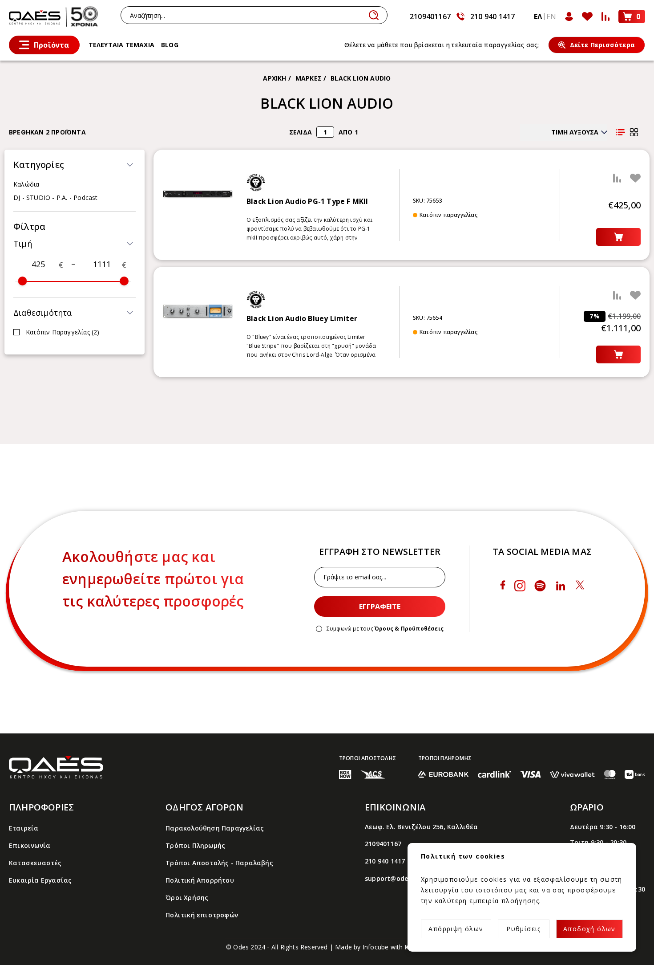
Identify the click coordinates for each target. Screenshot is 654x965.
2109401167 (430, 16)
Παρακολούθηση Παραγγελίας (215, 828)
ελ (538, 16)
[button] (73, 165)
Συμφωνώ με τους (385, 628)
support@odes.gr (392, 878)
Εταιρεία (24, 828)
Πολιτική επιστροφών (202, 915)
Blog (169, 45)
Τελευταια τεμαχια (121, 45)
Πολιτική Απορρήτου (200, 880)
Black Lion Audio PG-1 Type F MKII (307, 201)
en (551, 16)
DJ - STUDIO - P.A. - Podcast (55, 197)
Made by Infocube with (381, 947)
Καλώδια (26, 184)
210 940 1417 (492, 16)
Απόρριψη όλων (455, 928)
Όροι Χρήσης (187, 897)
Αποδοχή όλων (589, 928)
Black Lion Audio (361, 78)
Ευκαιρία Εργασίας (40, 880)
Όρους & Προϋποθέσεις (409, 628)
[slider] (22, 281)
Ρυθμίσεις (523, 928)
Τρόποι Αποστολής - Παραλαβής (219, 863)
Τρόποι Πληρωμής (195, 845)
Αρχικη (274, 78)
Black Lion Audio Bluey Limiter (301, 318)
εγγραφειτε (379, 606)
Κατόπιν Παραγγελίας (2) (63, 332)
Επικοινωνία (29, 845)
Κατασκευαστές (35, 863)
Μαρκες (308, 78)
